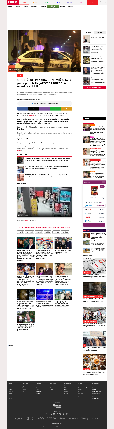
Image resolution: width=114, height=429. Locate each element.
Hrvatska (80, 389)
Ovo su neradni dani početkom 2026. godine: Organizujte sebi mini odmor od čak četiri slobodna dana (94, 276)
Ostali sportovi (39, 391)
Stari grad (30, 232)
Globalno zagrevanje (82, 387)
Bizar (51, 386)
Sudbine (70, 6)
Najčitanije (88, 32)
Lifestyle (67, 384)
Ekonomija (34, 6)
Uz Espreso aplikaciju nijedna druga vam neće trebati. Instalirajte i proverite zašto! (44, 227)
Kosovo (62, 6)
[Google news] (66, 414)
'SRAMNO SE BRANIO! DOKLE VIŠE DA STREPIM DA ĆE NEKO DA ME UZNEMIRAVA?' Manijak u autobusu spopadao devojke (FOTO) (47, 159)
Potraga (56, 232)
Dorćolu (31, 115)
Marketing (94, 389)
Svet (80, 384)
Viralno (53, 384)
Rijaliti (23, 386)
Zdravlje (66, 391)
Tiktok (51, 389)
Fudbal (37, 386)
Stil (65, 387)
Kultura (65, 395)
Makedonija (80, 395)
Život (65, 386)
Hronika (26, 6)
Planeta (80, 386)
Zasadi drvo (11, 395)
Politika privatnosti (96, 395)
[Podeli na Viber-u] (44, 109)
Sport (38, 384)
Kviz (23, 391)
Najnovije (100, 32)
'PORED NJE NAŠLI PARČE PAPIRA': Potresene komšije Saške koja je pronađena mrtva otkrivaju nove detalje (48, 176)
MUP (19, 151)
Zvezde (24, 387)
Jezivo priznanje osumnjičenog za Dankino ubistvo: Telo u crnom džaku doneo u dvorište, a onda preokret (98, 81)
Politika (10, 6)
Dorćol (21, 232)
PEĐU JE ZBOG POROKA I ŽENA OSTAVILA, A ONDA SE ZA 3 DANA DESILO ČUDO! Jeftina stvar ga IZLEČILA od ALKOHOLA (98, 70)
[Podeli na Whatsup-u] (55, 109)
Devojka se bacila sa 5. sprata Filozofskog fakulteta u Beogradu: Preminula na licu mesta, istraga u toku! (97, 49)
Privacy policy (95, 396)
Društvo (18, 6)
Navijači (38, 393)
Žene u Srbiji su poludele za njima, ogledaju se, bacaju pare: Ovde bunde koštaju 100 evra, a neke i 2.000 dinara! (94, 349)
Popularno (100, 122)
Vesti (10, 384)
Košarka (38, 387)
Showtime (38, 395)
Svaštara (52, 387)
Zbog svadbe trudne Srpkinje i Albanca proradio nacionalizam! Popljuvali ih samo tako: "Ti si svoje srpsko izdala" (94, 325)
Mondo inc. (96, 384)
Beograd (43, 6)
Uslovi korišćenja (95, 393)
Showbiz (25, 384)
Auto (79, 396)
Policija (47, 232)
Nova (26, 220)
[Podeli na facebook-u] (22, 109)
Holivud (24, 389)
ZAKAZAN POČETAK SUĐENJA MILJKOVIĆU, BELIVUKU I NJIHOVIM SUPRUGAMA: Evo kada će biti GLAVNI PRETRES (47, 167)
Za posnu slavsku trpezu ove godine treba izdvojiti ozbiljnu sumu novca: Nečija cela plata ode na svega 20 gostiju (94, 372)
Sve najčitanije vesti (94, 87)
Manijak (65, 232)
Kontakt (93, 387)
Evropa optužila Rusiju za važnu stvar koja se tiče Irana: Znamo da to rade (98, 37)
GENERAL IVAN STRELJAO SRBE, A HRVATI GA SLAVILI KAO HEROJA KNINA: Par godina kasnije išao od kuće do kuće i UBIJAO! (94, 301)
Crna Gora (80, 393)
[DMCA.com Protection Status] (57, 424)
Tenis (37, 389)
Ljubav (65, 389)
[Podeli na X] (33, 109)
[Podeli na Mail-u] (66, 109)
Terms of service (95, 398)
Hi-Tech (66, 393)
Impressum (94, 386)
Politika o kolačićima (96, 391)
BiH (79, 391)
